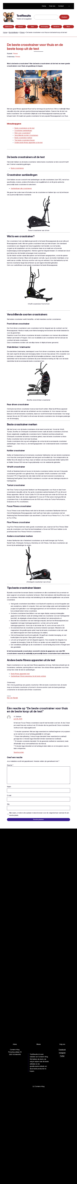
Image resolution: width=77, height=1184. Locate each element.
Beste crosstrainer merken (23, 138)
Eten (32, 26)
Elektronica (8, 26)
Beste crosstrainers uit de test (24, 128)
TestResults (24, 15)
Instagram (62, 1053)
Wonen (20, 26)
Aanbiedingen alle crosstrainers (21, 188)
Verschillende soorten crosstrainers (26, 135)
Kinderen (56, 26)
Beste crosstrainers (17, 168)
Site (8, 804)
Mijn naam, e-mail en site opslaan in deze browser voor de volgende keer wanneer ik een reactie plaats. (39, 814)
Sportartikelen (13, 32)
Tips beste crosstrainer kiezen (24, 140)
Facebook (62, 1049)
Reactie (10, 765)
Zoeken (64, 17)
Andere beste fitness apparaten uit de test (28, 142)
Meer (68, 26)
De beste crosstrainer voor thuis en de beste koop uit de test (35, 47)
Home (5, 32)
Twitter (62, 1056)
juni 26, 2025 (18, 719)
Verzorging (44, 26)
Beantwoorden (19, 752)
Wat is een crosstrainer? (22, 133)
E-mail (9, 795)
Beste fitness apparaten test (20, 674)
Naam (9, 787)
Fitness (22, 32)
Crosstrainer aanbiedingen (23, 130)
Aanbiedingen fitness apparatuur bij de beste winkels (28, 676)
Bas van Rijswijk (12, 698)
